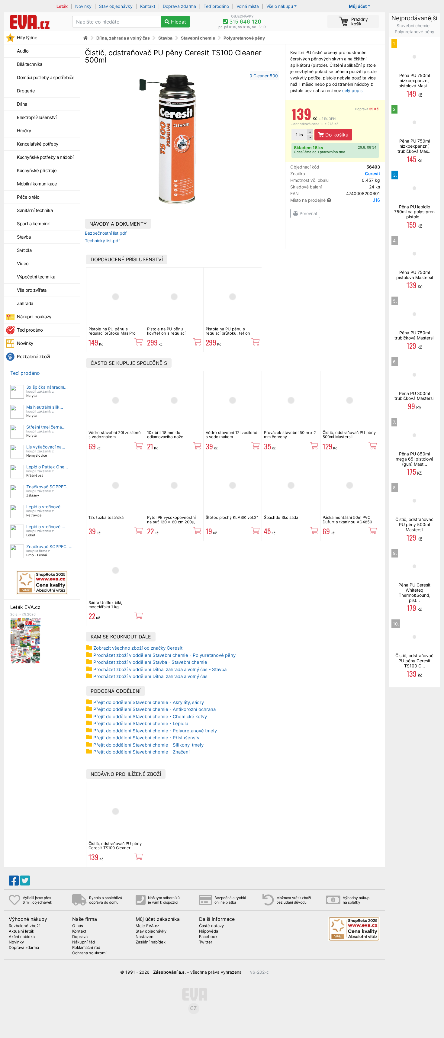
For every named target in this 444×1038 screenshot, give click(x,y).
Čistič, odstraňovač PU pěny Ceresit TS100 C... (414, 660)
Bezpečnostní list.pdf (106, 233)
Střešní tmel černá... (46, 426)
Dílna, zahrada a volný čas (123, 37)
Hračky (24, 130)
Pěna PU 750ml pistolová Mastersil (414, 275)
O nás (77, 926)
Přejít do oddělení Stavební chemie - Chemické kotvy (150, 716)
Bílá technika (29, 64)
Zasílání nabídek (151, 942)
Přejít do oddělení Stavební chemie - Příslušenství (147, 738)
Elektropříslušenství (36, 117)
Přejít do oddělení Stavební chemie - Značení (141, 752)
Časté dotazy (211, 926)
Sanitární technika (35, 210)
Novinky (83, 6)
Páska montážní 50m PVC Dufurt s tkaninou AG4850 (347, 519)
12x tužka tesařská (106, 517)
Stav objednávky (116, 6)
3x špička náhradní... (47, 387)
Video (23, 263)
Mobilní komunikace (37, 184)
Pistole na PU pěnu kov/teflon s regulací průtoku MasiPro (166, 333)
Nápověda (208, 931)
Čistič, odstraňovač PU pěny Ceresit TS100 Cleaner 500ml (115, 848)
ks (299, 134)
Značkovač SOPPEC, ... (49, 486)
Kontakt (147, 6)
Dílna (22, 104)
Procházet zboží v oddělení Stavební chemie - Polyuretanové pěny (164, 655)
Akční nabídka (22, 937)
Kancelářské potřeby (37, 144)
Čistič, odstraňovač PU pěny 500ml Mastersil (349, 434)
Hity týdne (27, 37)
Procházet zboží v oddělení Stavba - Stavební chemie (150, 662)
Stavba (24, 237)
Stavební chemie (198, 37)
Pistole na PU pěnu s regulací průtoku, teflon (228, 331)
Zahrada (25, 303)
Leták (62, 6)
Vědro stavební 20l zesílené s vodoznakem (114, 434)
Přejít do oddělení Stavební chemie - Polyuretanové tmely (155, 731)
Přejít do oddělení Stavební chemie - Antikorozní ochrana (154, 709)
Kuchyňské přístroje (37, 170)
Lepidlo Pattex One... (47, 466)
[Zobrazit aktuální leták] (25, 640)
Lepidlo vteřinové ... (45, 506)
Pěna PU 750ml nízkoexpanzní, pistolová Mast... (414, 80)
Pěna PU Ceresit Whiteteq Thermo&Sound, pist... (414, 592)
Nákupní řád (83, 942)
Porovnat (307, 213)
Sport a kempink (33, 224)
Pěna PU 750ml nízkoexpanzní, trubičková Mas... (414, 146)
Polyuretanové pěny (244, 37)
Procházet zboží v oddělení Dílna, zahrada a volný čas (150, 676)
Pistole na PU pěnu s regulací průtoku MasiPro (112, 331)
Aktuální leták (21, 931)
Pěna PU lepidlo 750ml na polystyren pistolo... (414, 212)
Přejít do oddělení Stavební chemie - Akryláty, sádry (148, 702)
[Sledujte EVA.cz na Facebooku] (14, 881)
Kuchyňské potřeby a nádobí (45, 157)
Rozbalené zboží (33, 356)
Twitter (205, 942)
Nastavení (145, 937)
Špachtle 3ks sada (281, 517)
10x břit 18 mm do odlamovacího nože (165, 434)
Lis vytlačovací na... (45, 446)
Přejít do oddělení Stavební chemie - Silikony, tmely (148, 745)
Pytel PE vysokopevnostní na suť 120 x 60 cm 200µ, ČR (171, 522)
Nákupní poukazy (34, 317)
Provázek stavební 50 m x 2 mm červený (290, 434)
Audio (23, 51)
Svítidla (24, 250)
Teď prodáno (216, 6)
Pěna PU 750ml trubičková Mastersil (414, 335)
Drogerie (26, 91)
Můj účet (358, 6)
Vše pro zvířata (32, 290)
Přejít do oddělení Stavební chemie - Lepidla (140, 723)
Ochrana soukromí (89, 953)
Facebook (208, 937)
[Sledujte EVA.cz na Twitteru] (25, 881)
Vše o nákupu (279, 6)
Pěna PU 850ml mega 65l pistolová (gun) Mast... (414, 459)
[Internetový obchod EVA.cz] (36, 22)
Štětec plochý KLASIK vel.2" (232, 517)
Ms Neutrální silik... (44, 407)
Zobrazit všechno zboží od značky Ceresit (137, 648)
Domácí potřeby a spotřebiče (46, 77)
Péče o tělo (28, 197)
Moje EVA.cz (147, 926)
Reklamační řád (86, 948)
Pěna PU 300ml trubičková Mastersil (414, 396)
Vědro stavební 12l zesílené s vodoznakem (231, 434)
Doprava (367, 109)
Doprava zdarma (179, 6)
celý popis (352, 90)
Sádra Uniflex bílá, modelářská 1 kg (105, 604)
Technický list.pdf (102, 240)
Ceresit (372, 173)
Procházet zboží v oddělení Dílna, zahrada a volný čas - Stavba (160, 669)
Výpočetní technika (36, 277)
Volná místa (247, 6)
